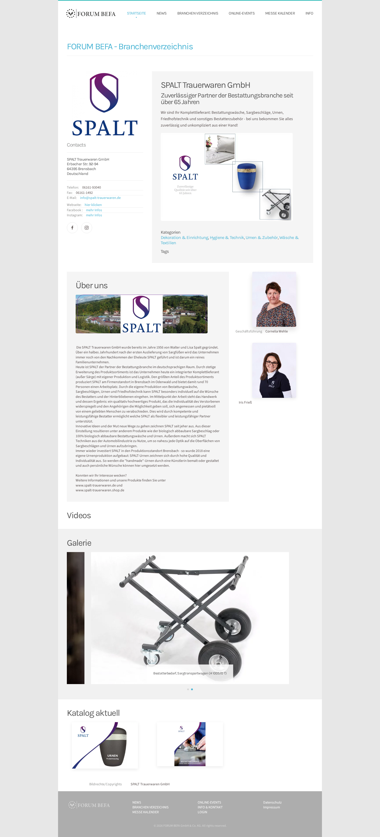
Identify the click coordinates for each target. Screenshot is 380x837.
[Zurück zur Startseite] (91, 13)
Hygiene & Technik (227, 237)
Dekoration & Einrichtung (184, 237)
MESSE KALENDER (280, 13)
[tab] (188, 689)
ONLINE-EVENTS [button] (242, 13)
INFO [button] (309, 13)
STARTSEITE (136, 13)
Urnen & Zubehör (262, 237)
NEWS (162, 13)
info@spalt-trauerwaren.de (100, 197)
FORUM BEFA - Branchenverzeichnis (130, 46)
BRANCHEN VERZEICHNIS (197, 13)
